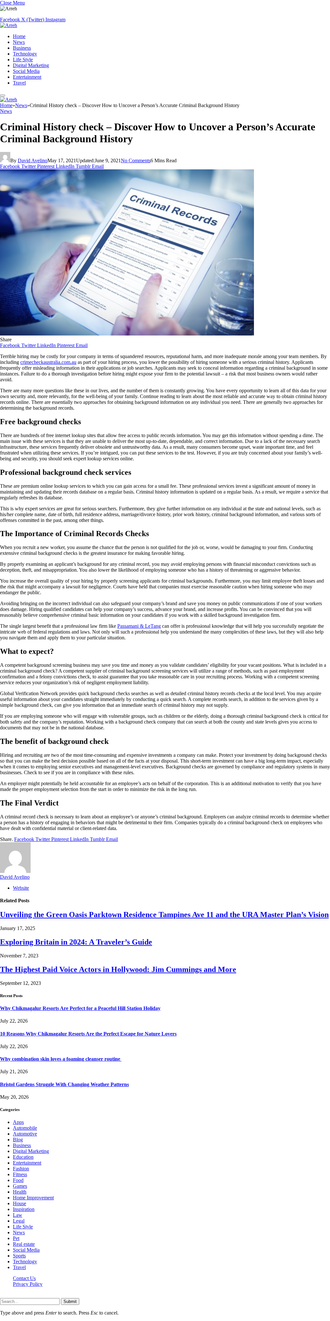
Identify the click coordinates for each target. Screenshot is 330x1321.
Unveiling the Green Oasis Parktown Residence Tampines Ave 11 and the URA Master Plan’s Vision (164, 914)
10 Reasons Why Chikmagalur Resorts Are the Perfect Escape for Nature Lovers (88, 1033)
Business (22, 48)
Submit (70, 1301)
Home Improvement (33, 1197)
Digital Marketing (31, 65)
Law (17, 1215)
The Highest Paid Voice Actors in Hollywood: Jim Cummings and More (118, 969)
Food (18, 1180)
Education (23, 1157)
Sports (19, 1255)
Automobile (25, 1128)
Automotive (25, 1133)
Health (19, 1192)
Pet (16, 1238)
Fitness (20, 1174)
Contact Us (24, 1278)
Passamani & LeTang (139, 626)
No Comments (135, 160)
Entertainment (27, 77)
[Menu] (2, 95)
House (19, 1203)
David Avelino (32, 160)
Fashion (21, 1168)
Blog (18, 1139)
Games (20, 1186)
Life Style (23, 59)
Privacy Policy (28, 1284)
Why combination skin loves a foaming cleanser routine (60, 1059)
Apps (18, 1122)
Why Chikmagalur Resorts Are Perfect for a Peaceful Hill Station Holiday (80, 1008)
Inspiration (23, 1209)
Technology (25, 53)
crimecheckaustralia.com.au (48, 362)
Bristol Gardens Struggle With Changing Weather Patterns (64, 1084)
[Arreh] (8, 25)
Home (19, 36)
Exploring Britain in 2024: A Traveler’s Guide (76, 942)
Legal (18, 1221)
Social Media (26, 71)
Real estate (24, 1244)
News (19, 42)
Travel (19, 82)
